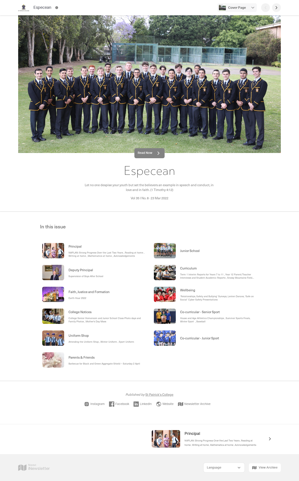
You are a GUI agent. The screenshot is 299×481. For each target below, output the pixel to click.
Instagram (97, 404)
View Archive (268, 467)
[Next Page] (276, 7)
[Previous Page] (265, 7)
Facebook (122, 404)
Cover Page (237, 7)
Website (168, 404)
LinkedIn (146, 404)
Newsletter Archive (197, 404)
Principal (192, 434)
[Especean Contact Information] (56, 7)
